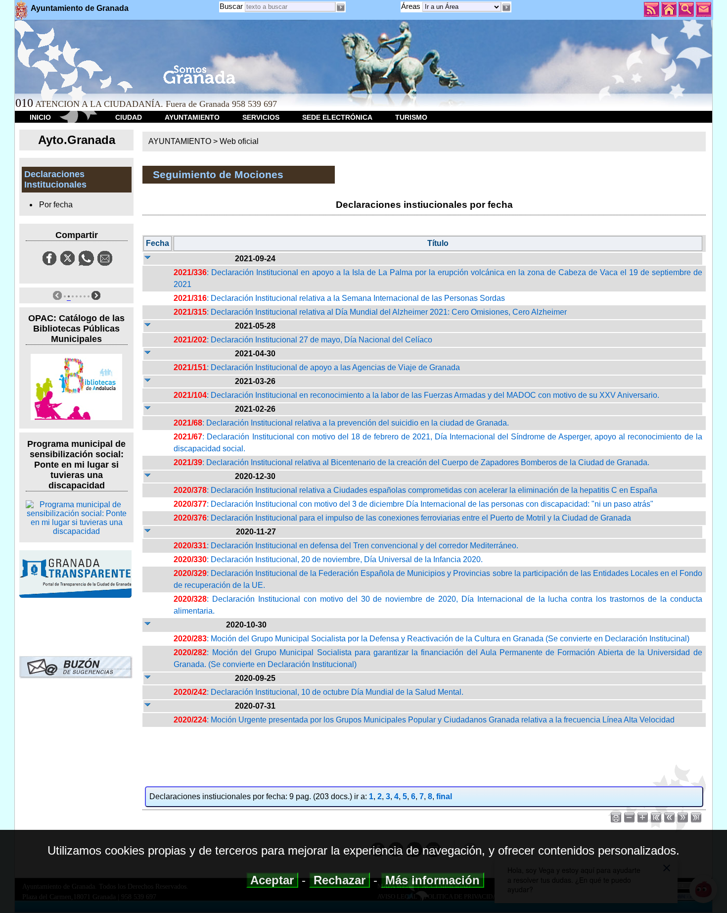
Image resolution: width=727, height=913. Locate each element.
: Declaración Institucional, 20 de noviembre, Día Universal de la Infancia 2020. (328, 559)
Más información (432, 880)
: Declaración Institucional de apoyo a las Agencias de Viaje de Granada (317, 367)
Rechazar (339, 880)
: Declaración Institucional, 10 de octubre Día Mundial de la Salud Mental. (318, 692)
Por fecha (56, 204)
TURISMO (411, 117)
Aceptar (272, 880)
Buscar (231, 6)
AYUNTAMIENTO (192, 117)
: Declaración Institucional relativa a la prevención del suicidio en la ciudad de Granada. (341, 423)
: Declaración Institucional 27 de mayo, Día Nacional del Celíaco (303, 340)
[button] (506, 7)
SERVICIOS (260, 117)
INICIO (40, 117)
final (444, 796)
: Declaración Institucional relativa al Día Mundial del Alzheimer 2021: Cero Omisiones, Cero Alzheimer (370, 312)
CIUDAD (128, 117)
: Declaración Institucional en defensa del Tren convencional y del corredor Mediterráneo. (346, 545)
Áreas (411, 6)
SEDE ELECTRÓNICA (337, 117)
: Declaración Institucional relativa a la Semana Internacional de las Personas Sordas (339, 298)
